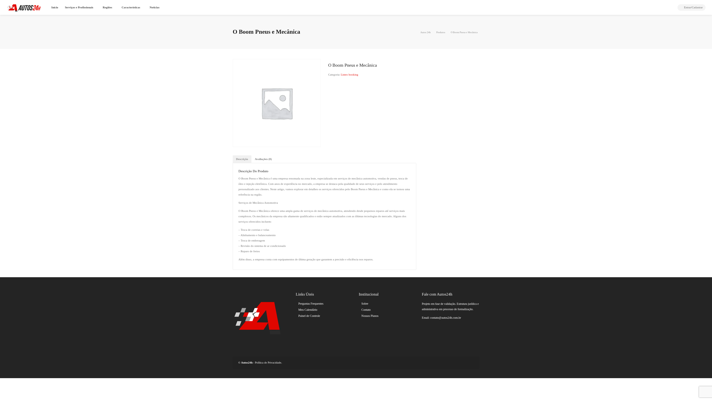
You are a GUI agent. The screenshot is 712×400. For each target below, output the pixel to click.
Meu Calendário (307, 309)
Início (54, 7)
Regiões (107, 7)
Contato (366, 309)
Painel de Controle (309, 315)
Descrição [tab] (242, 159)
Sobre (364, 303)
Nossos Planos (369, 315)
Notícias (154, 7)
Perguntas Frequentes (310, 303)
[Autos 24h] (24, 7)
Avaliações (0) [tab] (263, 159)
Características (131, 7)
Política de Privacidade (267, 362)
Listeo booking (349, 74)
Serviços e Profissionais (79, 7)
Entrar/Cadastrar (693, 7)
